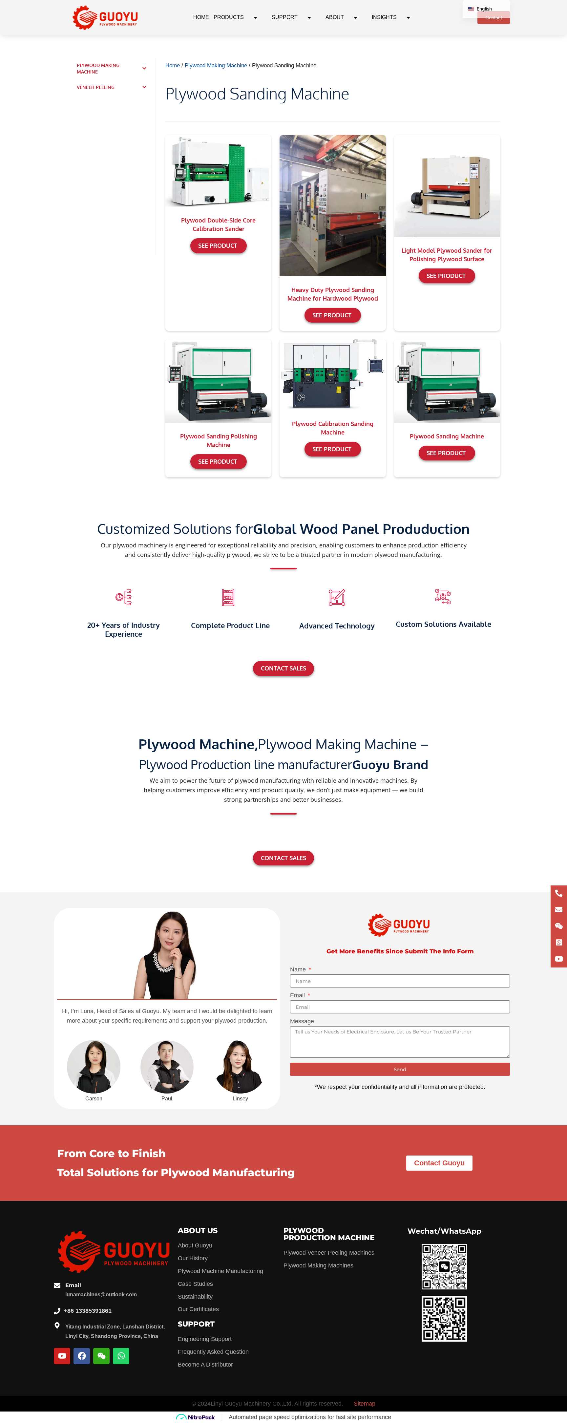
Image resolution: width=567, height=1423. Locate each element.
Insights (384, 17)
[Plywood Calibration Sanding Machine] (333, 374)
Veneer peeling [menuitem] (96, 87)
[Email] (57, 1285)
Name (298, 969)
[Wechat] (559, 926)
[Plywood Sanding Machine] (447, 380)
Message (302, 1021)
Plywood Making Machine (216, 65)
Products (229, 17)
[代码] (559, 959)
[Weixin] (101, 1356)
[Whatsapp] (121, 1356)
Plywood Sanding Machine (447, 436)
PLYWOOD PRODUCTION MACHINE (329, 1234)
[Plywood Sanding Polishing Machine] (218, 380)
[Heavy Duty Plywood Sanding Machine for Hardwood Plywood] (333, 205)
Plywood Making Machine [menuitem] (98, 68)
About (335, 17)
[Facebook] (82, 1356)
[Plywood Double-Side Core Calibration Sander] (218, 170)
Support (285, 17)
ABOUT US (198, 1230)
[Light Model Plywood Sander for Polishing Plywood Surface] (447, 185)
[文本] (559, 893)
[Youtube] (62, 1356)
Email (298, 995)
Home (201, 17)
